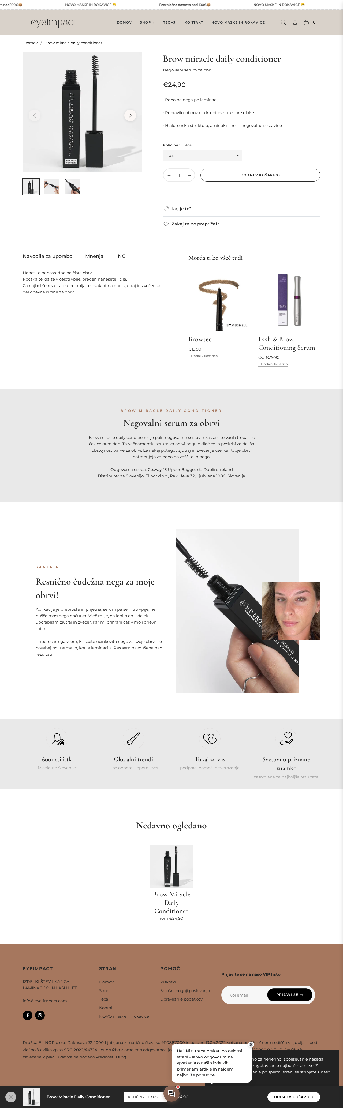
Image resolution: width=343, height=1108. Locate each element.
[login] (295, 22)
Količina (136, 1097)
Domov (31, 42)
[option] (82, 112)
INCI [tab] (121, 256)
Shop (104, 990)
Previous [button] (34, 115)
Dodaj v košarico (294, 1097)
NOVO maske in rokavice (124, 1016)
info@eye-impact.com (45, 1000)
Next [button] (130, 115)
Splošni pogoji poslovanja (185, 990)
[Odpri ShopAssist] (171, 1094)
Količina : (177, 145)
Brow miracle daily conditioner (172, 902)
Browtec (200, 339)
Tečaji (104, 999)
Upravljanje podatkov (181, 999)
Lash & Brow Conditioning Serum (286, 343)
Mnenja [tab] (94, 256)
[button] (283, 22)
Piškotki (168, 982)
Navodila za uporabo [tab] (47, 256)
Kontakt (107, 1007)
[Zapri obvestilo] (251, 1044)
